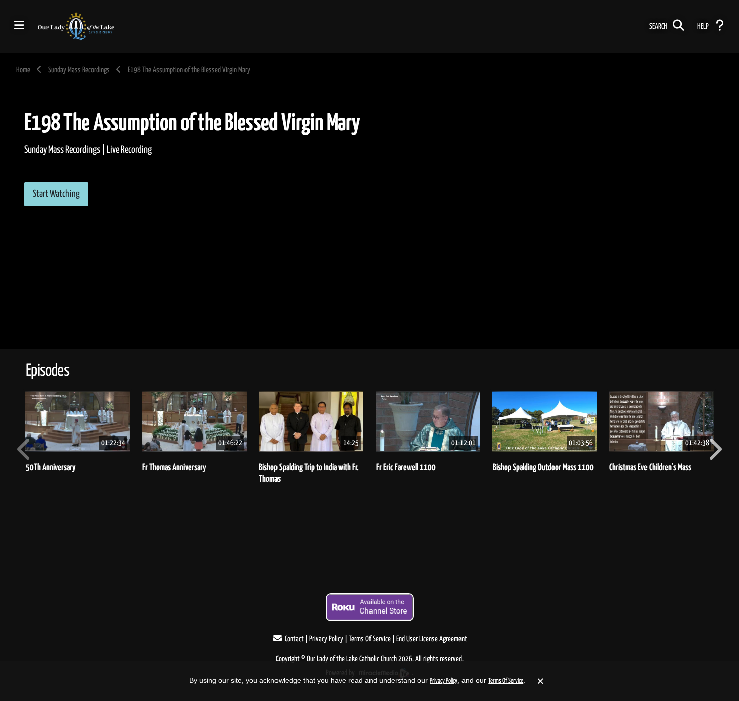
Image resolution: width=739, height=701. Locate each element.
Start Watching (56, 194)
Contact (294, 639)
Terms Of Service (370, 639)
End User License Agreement (431, 639)
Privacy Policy (326, 639)
